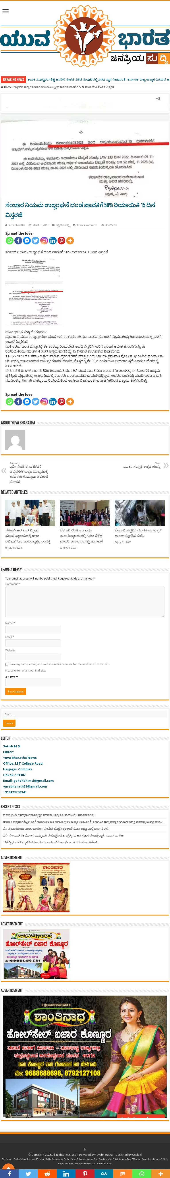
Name (10, 623)
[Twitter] (35, 240)
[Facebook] (18, 240)
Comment (12, 584)
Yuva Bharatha (17, 225)
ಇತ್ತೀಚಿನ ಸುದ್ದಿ (21, 87)
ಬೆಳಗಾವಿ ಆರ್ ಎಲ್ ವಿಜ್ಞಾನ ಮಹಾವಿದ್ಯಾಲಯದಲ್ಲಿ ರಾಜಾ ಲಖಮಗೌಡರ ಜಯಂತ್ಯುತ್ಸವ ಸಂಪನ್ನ (27, 535)
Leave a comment (87, 225)
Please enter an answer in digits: (25, 670)
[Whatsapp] (10, 240)
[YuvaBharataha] (85, 35)
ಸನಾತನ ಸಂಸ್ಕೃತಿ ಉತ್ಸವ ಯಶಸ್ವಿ (141, 465)
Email (9, 636)
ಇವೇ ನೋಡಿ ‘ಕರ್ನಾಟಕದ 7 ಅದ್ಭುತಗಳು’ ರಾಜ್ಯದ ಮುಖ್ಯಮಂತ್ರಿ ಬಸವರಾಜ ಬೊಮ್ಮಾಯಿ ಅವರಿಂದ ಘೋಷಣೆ (29, 473)
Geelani (137, 1154)
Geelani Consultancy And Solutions (30, 1159)
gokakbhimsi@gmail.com (34, 781)
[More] (70, 240)
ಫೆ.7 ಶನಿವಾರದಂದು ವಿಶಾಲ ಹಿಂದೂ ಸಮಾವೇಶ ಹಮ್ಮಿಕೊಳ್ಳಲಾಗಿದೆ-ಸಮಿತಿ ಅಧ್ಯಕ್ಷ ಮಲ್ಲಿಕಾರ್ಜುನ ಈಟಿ (55, 828)
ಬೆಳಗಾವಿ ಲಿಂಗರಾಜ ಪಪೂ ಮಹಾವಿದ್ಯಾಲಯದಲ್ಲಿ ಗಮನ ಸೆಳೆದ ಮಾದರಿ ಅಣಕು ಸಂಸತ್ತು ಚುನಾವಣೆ (81, 535)
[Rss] (85, 1149)
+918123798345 (14, 792)
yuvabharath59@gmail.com (25, 786)
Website (10, 650)
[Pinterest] (61, 240)
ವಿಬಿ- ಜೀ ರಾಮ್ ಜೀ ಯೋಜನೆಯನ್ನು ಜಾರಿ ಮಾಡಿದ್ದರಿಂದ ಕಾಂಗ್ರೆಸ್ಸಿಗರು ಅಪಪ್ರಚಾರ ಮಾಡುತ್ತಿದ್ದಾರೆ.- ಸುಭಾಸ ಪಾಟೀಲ (63, 835)
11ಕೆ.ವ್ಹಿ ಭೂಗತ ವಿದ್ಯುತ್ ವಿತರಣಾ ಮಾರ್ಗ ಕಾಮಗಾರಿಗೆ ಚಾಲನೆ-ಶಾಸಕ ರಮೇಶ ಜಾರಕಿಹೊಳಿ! (50, 842)
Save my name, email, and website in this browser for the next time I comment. (59, 664)
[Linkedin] (53, 240)
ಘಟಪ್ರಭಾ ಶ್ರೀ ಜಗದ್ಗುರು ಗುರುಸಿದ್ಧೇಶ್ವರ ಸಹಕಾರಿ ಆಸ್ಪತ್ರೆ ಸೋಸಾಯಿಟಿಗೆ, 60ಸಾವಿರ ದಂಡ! (48, 815)
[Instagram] (44, 240)
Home (8, 87)
